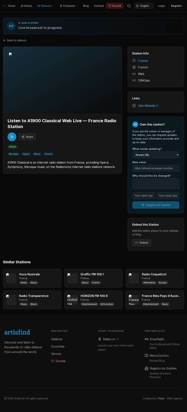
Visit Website (146, 105)
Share (29, 136)
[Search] (129, 6)
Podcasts (69, 5)
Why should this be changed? (151, 175)
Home (11, 5)
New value (139, 162)
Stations (46, 5)
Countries (57, 346)
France (143, 60)
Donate (116, 5)
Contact (99, 5)
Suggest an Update (158, 204)
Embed (144, 242)
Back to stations (16, 40)
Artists (28, 5)
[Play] (11, 136)
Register (176, 5)
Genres (56, 354)
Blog (86, 5)
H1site (160, 398)
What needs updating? (147, 148)
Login (161, 5)
